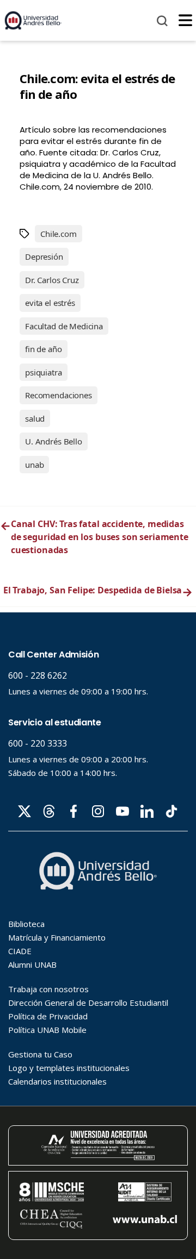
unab (34, 464)
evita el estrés (50, 302)
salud (35, 418)
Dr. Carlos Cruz (52, 279)
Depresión (44, 256)
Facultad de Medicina (64, 326)
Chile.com (58, 233)
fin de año (43, 348)
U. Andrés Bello (53, 441)
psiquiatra (43, 372)
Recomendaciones (58, 395)
